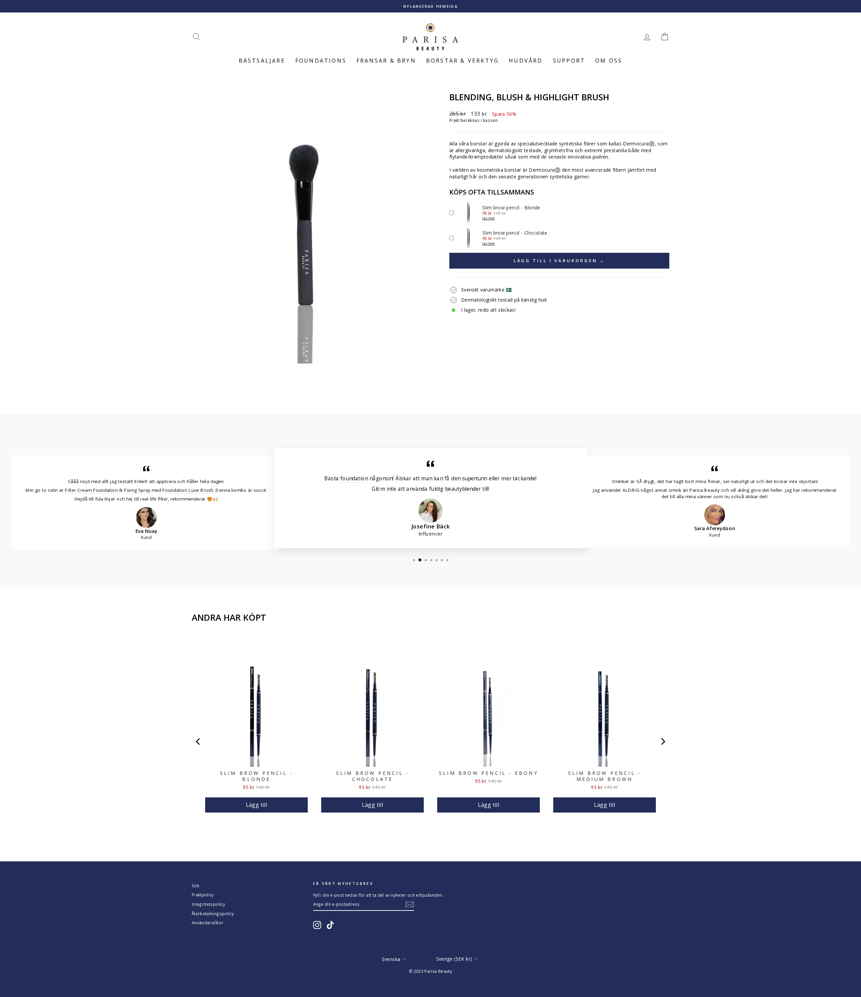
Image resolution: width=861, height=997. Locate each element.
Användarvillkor (207, 922)
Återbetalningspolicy (213, 913)
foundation (354, 478)
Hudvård (525, 60)
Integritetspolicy (208, 904)
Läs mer (488, 218)
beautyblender (463, 488)
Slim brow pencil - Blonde (256, 776)
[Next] (662, 741)
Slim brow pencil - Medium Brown (604, 776)
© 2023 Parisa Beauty (430, 971)
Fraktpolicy (203, 894)
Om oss (608, 60)
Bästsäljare (262, 60)
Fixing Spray (137, 490)
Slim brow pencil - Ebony (488, 773)
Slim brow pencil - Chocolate (372, 776)
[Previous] (198, 741)
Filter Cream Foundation (91, 490)
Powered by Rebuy (430, 832)
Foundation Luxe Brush (187, 490)
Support (569, 60)
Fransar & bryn (386, 60)
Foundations (320, 60)
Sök (195, 885)
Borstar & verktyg (462, 60)
